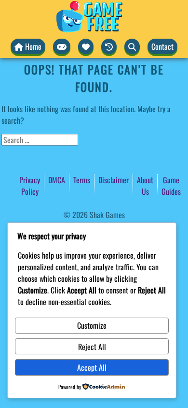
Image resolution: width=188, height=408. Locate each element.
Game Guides (171, 185)
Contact (162, 46)
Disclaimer (113, 180)
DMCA (56, 180)
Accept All (92, 367)
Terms (81, 180)
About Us (145, 185)
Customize (92, 325)
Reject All (92, 346)
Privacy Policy (29, 185)
